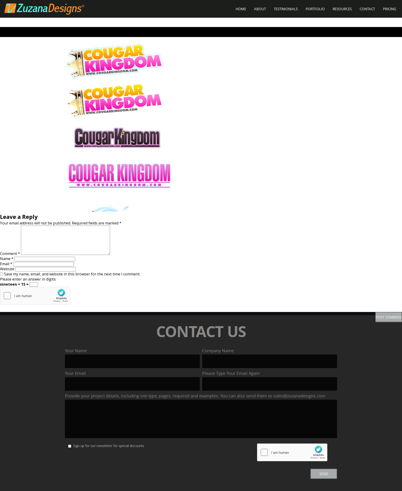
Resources (342, 9)
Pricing (389, 9)
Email (6, 263)
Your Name (76, 350)
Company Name (218, 350)
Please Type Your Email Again (231, 373)
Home (241, 9)
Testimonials (286, 9)
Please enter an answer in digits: (28, 279)
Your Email (75, 373)
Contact (367, 9)
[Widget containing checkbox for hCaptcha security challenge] (35, 296)
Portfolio (315, 9)
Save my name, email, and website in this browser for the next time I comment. (72, 274)
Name (6, 258)
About (260, 9)
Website (7, 268)
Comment (10, 253)
